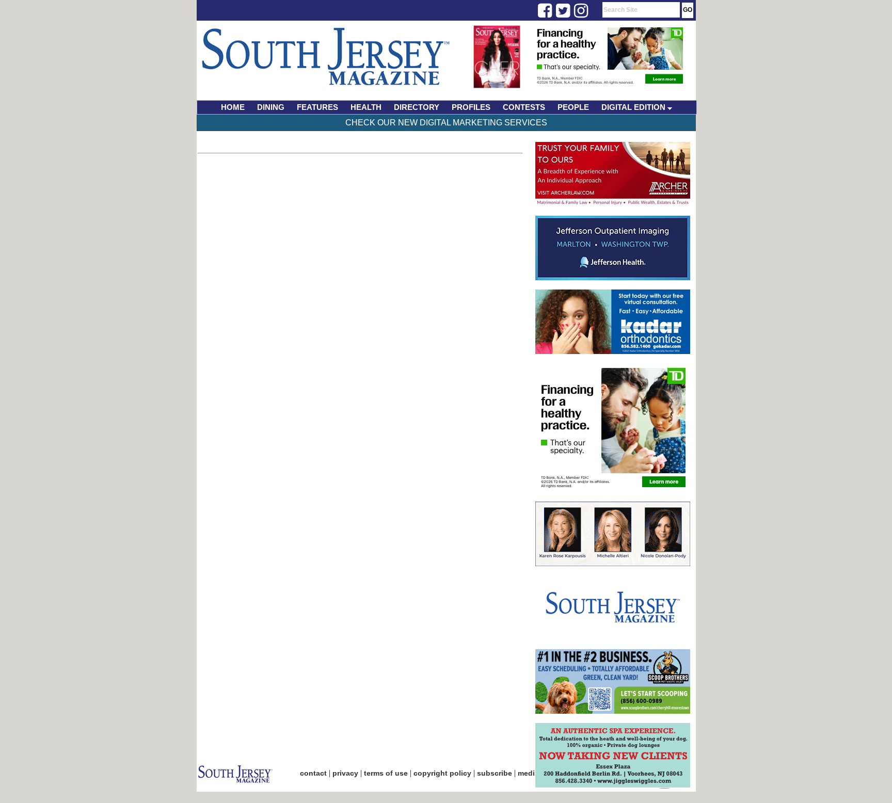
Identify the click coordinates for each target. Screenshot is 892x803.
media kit (534, 773)
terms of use (386, 773)
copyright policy (442, 773)
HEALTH (366, 107)
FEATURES (317, 107)
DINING (270, 107)
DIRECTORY (416, 107)
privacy (345, 773)
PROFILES (471, 107)
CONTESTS (524, 107)
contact (313, 773)
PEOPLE (573, 107)
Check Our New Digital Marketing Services (446, 122)
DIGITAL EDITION (634, 107)
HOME (233, 107)
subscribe (494, 773)
